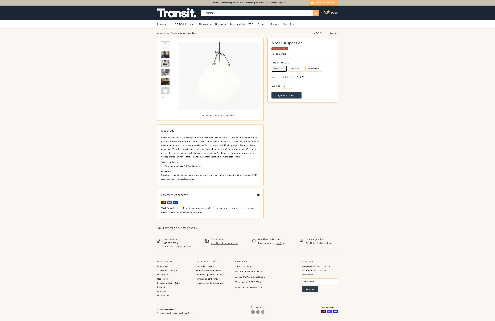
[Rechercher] (316, 13)
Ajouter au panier (286, 95)
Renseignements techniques (209, 283)
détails (279, 243)
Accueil (160, 33)
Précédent (320, 33)
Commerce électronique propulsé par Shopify (176, 313)
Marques (274, 24)
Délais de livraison (205, 266)
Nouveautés (205, 24)
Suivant (333, 33)
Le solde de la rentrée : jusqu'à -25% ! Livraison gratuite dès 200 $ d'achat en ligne (248, 2)
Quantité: (275, 86)
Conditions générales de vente (210, 274)
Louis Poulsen (171, 33)
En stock (262, 24)
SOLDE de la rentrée (185, 24)
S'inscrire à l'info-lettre (325, 2)
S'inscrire (310, 289)
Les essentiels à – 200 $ (241, 24)
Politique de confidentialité (208, 278)
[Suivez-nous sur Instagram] (258, 312)
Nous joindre (289, 24)
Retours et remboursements (209, 270)
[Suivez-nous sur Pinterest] (263, 312)
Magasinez (162, 24)
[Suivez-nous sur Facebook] (253, 312)
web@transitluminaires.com (224, 243)
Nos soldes (220, 24)
